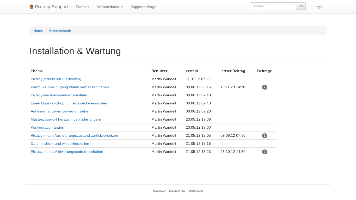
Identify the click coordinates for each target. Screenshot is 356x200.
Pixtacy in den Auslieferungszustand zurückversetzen (74, 135)
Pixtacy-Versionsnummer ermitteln (59, 95)
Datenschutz (177, 190)
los (301, 6)
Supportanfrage (143, 7)
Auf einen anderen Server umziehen (60, 111)
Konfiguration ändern (48, 127)
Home (38, 31)
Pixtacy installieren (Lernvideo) (56, 79)
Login (318, 7)
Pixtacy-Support (51, 6)
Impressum (195, 190)
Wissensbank (108, 7)
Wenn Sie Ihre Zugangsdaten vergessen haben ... (72, 87)
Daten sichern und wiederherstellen (60, 143)
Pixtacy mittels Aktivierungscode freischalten (67, 151)
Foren (81, 7)
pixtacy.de (159, 190)
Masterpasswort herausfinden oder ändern (66, 119)
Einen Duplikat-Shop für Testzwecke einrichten (69, 103)
